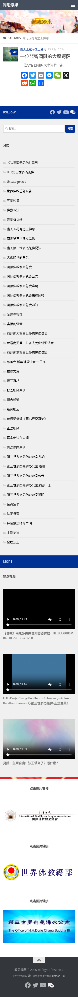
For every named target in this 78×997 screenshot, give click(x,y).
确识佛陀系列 (16, 447)
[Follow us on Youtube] (65, 112)
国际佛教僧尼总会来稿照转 (25, 295)
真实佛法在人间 (18, 438)
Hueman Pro (57, 975)
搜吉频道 (13, 400)
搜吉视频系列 (16, 390)
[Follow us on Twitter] (59, 112)
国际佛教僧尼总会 (19, 267)
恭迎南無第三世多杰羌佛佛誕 (27, 352)
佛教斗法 (13, 210)
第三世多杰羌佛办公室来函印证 (29, 485)
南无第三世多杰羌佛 (21, 238)
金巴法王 (13, 542)
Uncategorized (16, 182)
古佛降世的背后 (18, 257)
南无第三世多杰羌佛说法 (24, 248)
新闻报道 (13, 409)
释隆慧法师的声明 (19, 523)
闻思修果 (10, 5)
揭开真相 (13, 381)
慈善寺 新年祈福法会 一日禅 (26, 362)
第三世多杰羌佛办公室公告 (25, 476)
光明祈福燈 (14, 220)
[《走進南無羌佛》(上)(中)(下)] (72, 112)
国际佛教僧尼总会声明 (22, 286)
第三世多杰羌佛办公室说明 (25, 495)
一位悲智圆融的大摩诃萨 (45, 56)
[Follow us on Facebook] (52, 112)
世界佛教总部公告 (19, 191)
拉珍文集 (13, 371)
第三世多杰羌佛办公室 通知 (26, 466)
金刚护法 (13, 533)
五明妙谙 (13, 201)
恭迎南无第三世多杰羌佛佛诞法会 (30, 343)
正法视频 (13, 428)
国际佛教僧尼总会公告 (22, 276)
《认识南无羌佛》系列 (22, 163)
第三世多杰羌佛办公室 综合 (26, 457)
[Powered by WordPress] (29, 976)
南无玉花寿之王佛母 (33, 49)
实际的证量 (14, 324)
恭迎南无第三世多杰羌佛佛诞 (27, 333)
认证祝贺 (13, 514)
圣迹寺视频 (14, 314)
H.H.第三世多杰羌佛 (20, 172)
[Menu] (73, 5)
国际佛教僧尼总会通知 (22, 305)
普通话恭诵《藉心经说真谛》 (27, 419)
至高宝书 (13, 504)
